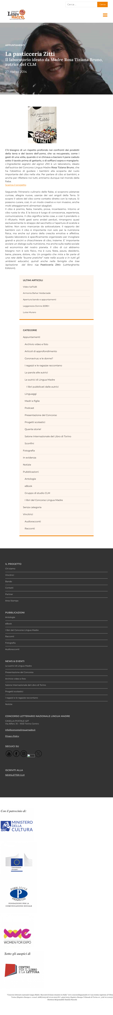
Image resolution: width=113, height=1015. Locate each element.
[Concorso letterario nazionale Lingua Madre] (16, 19)
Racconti (30, 528)
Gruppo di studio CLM (37, 493)
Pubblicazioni (31, 471)
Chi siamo (10, 569)
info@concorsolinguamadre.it (20, 730)
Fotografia (29, 450)
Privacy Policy (12, 736)
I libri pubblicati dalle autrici (42, 386)
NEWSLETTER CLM (15, 775)
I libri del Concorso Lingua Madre (44, 500)
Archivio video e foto (36, 344)
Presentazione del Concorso (41, 415)
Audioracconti (33, 521)
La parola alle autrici (36, 372)
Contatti (9, 588)
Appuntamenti (31, 337)
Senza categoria (32, 507)
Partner (9, 594)
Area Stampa (11, 601)
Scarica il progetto (15, 185)
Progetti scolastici (35, 422)
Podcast (29, 408)
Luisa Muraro (29, 312)
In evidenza (29, 457)
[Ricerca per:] (81, 4)
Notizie (27, 464)
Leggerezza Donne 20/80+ (36, 306)
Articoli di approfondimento (41, 351)
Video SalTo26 (30, 287)
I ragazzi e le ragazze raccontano (43, 365)
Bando (8, 581)
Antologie (30, 478)
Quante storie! (33, 429)
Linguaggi (31, 394)
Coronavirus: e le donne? (39, 358)
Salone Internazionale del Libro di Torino (48, 436)
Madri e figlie (32, 401)
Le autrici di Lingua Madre (40, 379)
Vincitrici (28, 514)
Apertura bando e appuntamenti (39, 299)
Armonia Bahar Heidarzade (37, 293)
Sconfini (29, 443)
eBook (28, 486)
